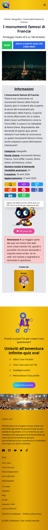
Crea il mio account (24, 385)
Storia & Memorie (9, 508)
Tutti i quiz (6, 463)
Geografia (16, 19)
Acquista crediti (8, 504)
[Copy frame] (24, 184)
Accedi (4, 500)
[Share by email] (24, 195)
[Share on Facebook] (37, 190)
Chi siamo (6, 486)
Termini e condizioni (11, 513)
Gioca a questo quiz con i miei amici (29, 45)
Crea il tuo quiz (8, 467)
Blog (4, 495)
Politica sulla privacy (32, 513)
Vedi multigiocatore (10, 472)
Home (7, 19)
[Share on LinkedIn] (10, 195)
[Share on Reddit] (10, 190)
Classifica (6, 491)
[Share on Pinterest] (24, 190)
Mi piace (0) (26, 231)
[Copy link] (10, 184)
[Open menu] (44, 4)
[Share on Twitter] (37, 184)
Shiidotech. (14, 520)
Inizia (7, 45)
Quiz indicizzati (8, 476)
